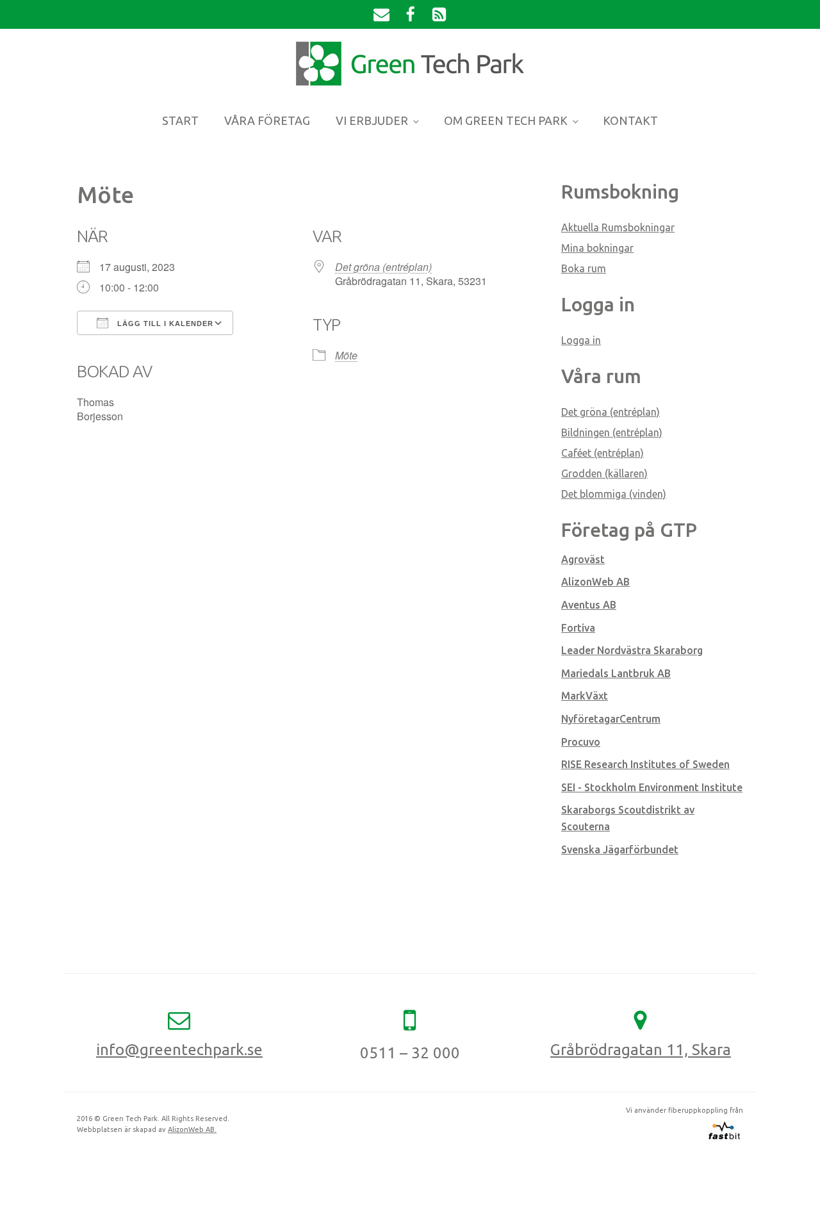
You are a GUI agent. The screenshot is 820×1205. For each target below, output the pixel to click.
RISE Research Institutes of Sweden (645, 764)
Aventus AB (588, 605)
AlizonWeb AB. (192, 1129)
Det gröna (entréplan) (383, 266)
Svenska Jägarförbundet (619, 849)
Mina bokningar (597, 248)
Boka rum (583, 268)
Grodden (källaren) (604, 473)
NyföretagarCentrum (610, 719)
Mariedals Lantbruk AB (616, 673)
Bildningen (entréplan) (611, 432)
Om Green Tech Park (506, 120)
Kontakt (630, 120)
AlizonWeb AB (595, 581)
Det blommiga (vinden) (613, 494)
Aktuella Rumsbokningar (618, 227)
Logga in (581, 340)
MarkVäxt (584, 695)
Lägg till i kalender (164, 323)
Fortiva (578, 628)
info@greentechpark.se (179, 1049)
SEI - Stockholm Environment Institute (651, 787)
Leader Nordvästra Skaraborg (632, 650)
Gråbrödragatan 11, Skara (640, 1049)
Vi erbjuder (372, 120)
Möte (346, 355)
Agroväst (583, 559)
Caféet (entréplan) (602, 453)
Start (180, 120)
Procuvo (580, 742)
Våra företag (267, 120)
